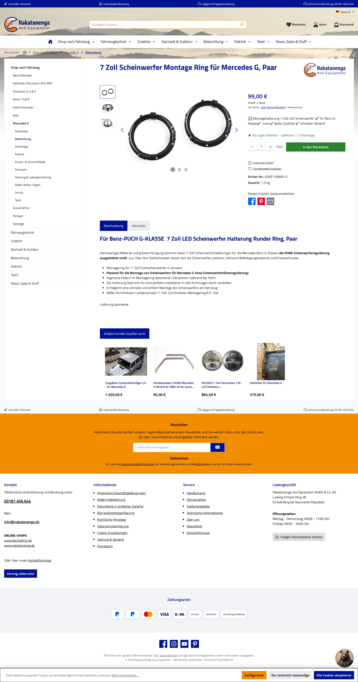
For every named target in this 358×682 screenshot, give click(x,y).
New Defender (22, 75)
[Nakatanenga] (324, 70)
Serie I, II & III (21, 99)
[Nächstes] (236, 130)
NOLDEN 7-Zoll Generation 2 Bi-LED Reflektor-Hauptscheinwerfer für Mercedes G (222, 385)
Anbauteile (21, 131)
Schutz (19, 192)
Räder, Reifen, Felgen (28, 185)
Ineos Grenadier (23, 107)
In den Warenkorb (316, 146)
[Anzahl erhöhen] (270, 146)
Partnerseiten (196, 499)
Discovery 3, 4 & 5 (24, 91)
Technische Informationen (205, 512)
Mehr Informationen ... (125, 675)
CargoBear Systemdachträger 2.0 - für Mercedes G (125, 385)
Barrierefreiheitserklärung (115, 512)
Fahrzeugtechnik (22, 232)
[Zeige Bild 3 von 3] (186, 169)
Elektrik (19, 154)
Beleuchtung (23, 139)
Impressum (105, 546)
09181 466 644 (344, 4)
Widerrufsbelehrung (111, 499)
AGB (198, 464)
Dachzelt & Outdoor (25, 249)
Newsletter (194, 526)
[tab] (113, 226)
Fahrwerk (21, 169)
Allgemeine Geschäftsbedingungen (121, 492)
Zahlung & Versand (110, 539)
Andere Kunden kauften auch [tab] (124, 333)
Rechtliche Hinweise (111, 519)
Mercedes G (21, 123)
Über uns (193, 519)
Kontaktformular (39, 560)
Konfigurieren (254, 675)
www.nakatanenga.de (19, 545)
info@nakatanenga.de (21, 522)
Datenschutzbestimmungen (138, 464)
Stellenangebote (198, 506)
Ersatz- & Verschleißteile (30, 162)
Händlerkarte (196, 492)
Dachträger (22, 146)
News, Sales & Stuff (25, 283)
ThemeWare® (224, 660)
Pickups (18, 216)
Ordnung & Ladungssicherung (33, 177)
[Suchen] (242, 24)
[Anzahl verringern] (252, 146)
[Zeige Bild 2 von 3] (179, 169)
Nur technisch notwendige (290, 675)
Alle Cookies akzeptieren (334, 675)
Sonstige (18, 223)
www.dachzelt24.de (18, 540)
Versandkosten (168, 655)
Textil (18, 200)
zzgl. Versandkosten (273, 107)
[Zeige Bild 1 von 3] (172, 169)
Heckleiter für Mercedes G (266, 383)
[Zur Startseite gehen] (27, 24)
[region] (170, 129)
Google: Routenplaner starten (301, 536)
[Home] (51, 41)
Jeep (16, 115)
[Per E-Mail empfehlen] (270, 201)
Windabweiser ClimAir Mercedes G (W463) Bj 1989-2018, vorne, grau (173, 385)
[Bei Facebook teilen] (251, 201)
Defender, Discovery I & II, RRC (32, 83)
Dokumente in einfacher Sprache (120, 506)
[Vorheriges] (123, 130)
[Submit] (217, 447)
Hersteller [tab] (139, 225)
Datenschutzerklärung (113, 526)
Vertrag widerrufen (20, 573)
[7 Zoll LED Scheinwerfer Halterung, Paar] (179, 130)
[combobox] (163, 24)
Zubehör (17, 240)
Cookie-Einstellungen (112, 532)
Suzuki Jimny (21, 207)
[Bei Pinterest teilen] (261, 201)
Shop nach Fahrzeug (25, 67)
